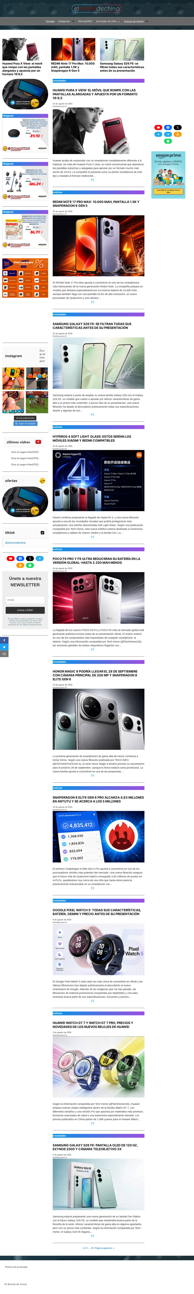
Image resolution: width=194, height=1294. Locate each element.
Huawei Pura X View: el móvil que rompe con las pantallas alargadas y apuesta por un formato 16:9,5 (95, 94)
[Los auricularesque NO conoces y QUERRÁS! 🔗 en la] (13, 378)
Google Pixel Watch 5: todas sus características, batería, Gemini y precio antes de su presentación (97, 912)
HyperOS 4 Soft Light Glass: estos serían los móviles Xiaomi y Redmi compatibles (92, 438)
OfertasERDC (85, 21)
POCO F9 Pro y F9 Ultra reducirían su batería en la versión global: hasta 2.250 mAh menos (96, 561)
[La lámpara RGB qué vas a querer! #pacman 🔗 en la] (37, 378)
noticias (57, 192)
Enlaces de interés (134, 21)
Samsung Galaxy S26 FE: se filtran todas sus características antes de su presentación (92, 326)
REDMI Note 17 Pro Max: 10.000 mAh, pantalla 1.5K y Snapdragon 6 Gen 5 (96, 204)
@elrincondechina (15, 542)
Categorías (64, 21)
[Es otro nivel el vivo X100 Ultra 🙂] (37, 402)
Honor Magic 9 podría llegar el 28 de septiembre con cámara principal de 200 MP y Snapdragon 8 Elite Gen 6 (95, 675)
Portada (50, 21)
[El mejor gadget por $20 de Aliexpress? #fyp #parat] (13, 402)
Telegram (7, 115)
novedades (59, 80)
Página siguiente (104, 1248)
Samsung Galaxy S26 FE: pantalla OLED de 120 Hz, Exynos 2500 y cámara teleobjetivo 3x (95, 1147)
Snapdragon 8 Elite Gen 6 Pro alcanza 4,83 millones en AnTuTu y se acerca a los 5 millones (98, 799)
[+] (92, 179)
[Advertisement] (23, 319)
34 (92, 1248)
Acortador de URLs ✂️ (108, 21)
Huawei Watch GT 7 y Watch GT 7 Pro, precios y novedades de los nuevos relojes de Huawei (93, 1025)
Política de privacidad (16, 1267)
